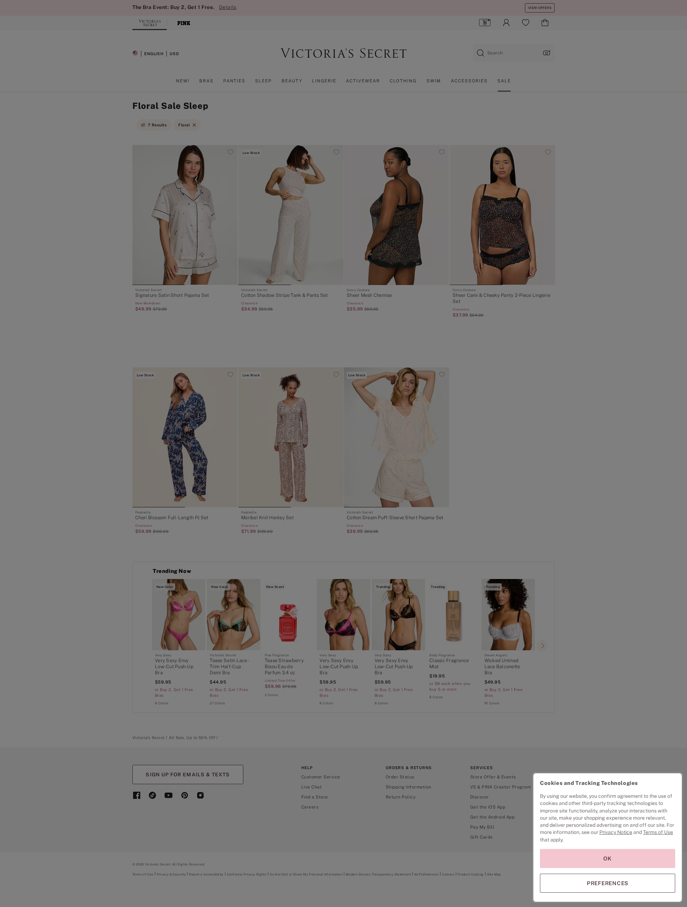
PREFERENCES (607, 883)
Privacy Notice (615, 832)
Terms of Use (658, 832)
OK (607, 858)
